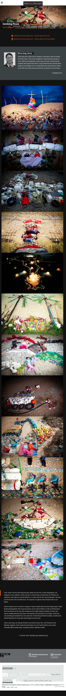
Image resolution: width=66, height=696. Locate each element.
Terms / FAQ (61, 686)
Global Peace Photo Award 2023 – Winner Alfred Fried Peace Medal (34, 39)
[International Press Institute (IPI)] (18, 681)
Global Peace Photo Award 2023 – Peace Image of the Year (32, 36)
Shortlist (56, 684)
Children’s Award (49, 684)
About (37, 684)
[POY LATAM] (45, 681)
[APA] (7, 681)
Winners (42, 684)
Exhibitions (61, 684)
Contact (3, 686)
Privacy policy (25, 684)
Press (56, 686)
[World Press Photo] (35, 674)
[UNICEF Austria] (32, 681)
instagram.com (57, 73)
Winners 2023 (43, 635)
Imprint (19, 684)
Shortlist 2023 (34, 635)
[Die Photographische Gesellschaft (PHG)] (46, 674)
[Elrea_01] (9, 59)
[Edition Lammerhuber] (22, 674)
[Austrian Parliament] (9, 674)
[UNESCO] (56, 674)
